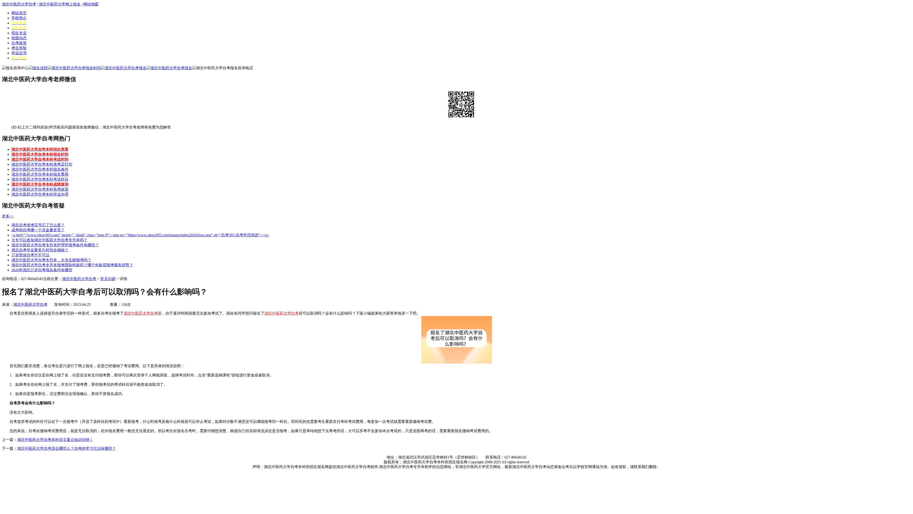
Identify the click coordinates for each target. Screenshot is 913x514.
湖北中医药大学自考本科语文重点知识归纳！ (55, 440)
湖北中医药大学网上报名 (60, 4)
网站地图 (90, 4)
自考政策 (19, 43)
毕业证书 (19, 53)
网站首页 (19, 13)
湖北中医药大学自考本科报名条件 (39, 169)
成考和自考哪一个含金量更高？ (38, 230)
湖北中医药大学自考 (19, 4)
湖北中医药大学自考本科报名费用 (39, 174)
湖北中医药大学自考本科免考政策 (39, 189)
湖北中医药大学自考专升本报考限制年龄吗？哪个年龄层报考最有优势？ (72, 265)
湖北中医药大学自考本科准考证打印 (41, 164)
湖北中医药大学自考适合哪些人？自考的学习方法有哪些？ (66, 448)
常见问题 (108, 279)
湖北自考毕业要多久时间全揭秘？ (39, 250)
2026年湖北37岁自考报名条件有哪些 (41, 270)
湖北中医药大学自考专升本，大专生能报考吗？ (51, 260)
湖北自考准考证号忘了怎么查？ (38, 225)
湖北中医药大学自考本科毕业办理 (39, 194)
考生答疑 (19, 48)
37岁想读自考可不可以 (30, 255)
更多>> (8, 216)
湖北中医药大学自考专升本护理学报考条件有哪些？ (55, 245)
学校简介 (19, 18)
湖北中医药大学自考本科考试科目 (39, 179)
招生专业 (19, 33)
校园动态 (19, 38)
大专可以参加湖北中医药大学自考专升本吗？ (49, 240)
